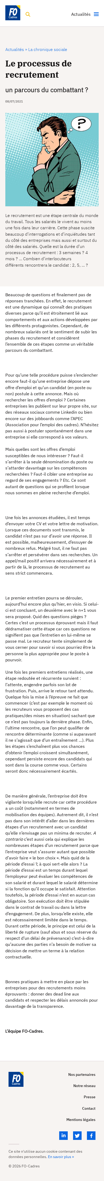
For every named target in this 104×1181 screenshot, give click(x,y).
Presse (89, 1097)
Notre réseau (84, 1086)
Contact (88, 1108)
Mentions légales (80, 1119)
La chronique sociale (47, 49)
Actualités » (16, 49)
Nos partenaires (81, 1074)
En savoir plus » (61, 1156)
